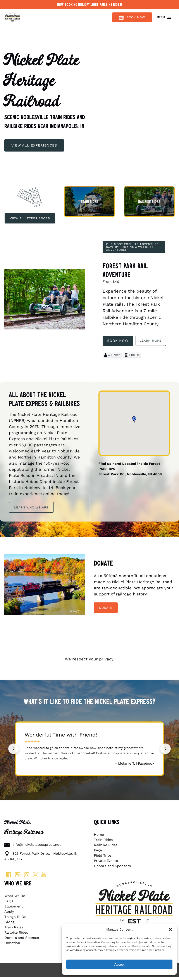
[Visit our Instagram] (26, 874)
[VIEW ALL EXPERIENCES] (34, 133)
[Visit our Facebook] (8, 874)
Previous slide (13, 748)
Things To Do (15, 917)
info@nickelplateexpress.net (36, 844)
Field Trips (103, 855)
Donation (12, 943)
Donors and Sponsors (112, 866)
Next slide (165, 748)
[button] (170, 929)
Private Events (106, 861)
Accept (119, 964)
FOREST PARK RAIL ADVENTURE (125, 270)
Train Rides (103, 840)
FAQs (98, 850)
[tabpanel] (44, 585)
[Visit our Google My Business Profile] (18, 874)
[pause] (89, 161)
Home (99, 834)
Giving (9, 922)
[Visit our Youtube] (43, 874)
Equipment (13, 906)
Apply (9, 911)
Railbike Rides (105, 845)
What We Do (14, 896)
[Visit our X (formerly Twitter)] (35, 874)
